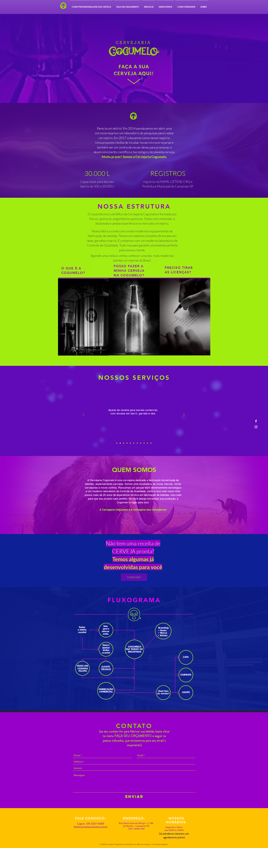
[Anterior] (83, 415)
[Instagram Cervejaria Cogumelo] (256, 427)
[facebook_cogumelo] (256, 421)
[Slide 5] (130, 443)
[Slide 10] (147, 443)
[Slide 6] (133, 443)
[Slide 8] (140, 443)
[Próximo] (184, 415)
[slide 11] (150, 443)
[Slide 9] (144, 443)
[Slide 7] (137, 443)
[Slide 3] (123, 443)
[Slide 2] (120, 443)
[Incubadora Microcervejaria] (83, 317)
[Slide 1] (116, 443)
